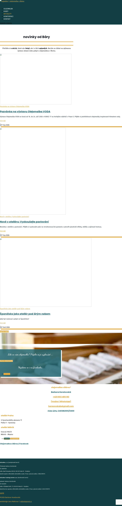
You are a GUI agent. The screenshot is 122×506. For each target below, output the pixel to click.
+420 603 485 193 (61, 397)
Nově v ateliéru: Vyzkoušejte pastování (14, 217)
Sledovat (14, 439)
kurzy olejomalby (6, 361)
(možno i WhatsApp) (61, 401)
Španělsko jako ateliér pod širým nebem (15, 309)
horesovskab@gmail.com (61, 406)
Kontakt (7, 19)
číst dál (3, 121)
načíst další (4, 331)
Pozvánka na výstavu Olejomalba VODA (14, 106)
